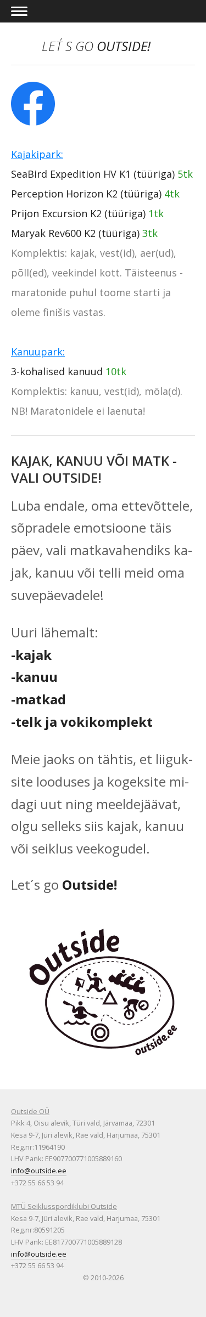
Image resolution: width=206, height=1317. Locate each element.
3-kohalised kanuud (57, 371)
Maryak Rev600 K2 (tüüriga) (75, 233)
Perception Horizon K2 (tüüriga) (86, 193)
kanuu (36, 677)
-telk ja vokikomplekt (82, 722)
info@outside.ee (38, 1170)
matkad (40, 699)
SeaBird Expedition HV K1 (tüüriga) (93, 173)
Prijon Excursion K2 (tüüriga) (78, 213)
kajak (33, 655)
